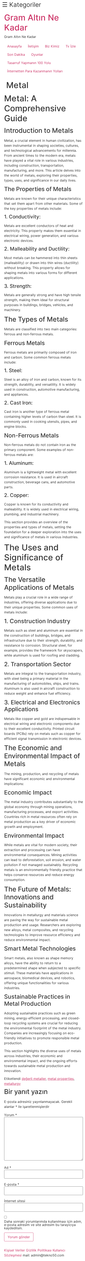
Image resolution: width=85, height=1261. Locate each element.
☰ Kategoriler (21, 4)
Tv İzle (71, 46)
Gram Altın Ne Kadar (31, 22)
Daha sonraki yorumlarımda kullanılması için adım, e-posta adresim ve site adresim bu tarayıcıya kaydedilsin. (43, 1225)
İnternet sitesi (14, 1201)
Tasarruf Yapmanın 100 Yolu (29, 63)
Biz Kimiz (52, 46)
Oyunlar (37, 54)
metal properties (61, 1079)
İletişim (33, 46)
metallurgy (12, 1084)
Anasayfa (14, 46)
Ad (7, 1167)
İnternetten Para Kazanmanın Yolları (35, 71)
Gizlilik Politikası (39, 1250)
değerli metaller (34, 1079)
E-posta (11, 1184)
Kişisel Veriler (14, 1250)
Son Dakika (16, 54)
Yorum (10, 1115)
